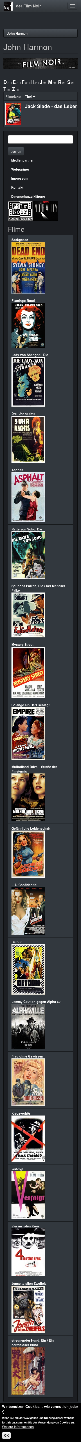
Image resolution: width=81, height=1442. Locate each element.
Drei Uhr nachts (23, 413)
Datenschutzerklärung (28, 196)
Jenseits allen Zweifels (29, 1283)
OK (6, 1435)
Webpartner (20, 169)
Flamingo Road (23, 300)
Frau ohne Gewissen (27, 1056)
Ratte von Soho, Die (26, 529)
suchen (16, 151)
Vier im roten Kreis (25, 1226)
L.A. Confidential (24, 884)
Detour (16, 942)
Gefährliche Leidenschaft (30, 828)
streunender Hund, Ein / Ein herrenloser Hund (32, 1342)
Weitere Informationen (18, 1426)
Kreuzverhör (20, 1113)
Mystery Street (22, 644)
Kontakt (17, 187)
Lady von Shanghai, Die (29, 354)
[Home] (8, 6)
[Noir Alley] (45, 210)
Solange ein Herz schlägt (30, 705)
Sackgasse (19, 239)
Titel (28, 96)
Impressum (19, 178)
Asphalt (17, 470)
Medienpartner (22, 160)
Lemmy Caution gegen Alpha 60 (36, 1001)
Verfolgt (17, 1169)
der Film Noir (28, 6)
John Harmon (17, 33)
